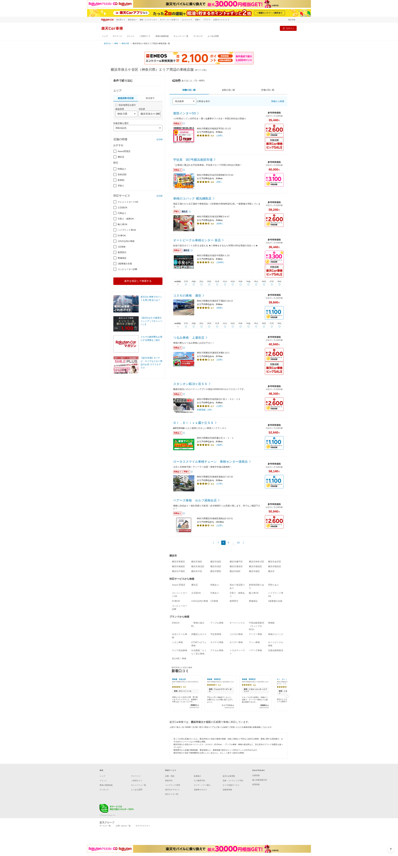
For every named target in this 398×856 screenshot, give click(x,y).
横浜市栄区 (215, 566)
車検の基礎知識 (162, 36)
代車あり (122, 213)
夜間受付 (122, 252)
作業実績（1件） (205, 409)
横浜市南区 (254, 571)
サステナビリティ (143, 826)
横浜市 (271, 571)
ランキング (198, 36)
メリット (130, 36)
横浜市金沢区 (274, 561)
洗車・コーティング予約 (233, 781)
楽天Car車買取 (229, 776)
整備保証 (122, 258)
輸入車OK (122, 224)
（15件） (219, 359)
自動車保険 (227, 790)
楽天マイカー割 (171, 794)
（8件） (219, 182)
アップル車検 (216, 623)
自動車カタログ (200, 790)
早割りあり (273, 585)
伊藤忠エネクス (198, 634)
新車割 (121, 180)
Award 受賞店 (178, 585)
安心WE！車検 (179, 658)
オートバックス (237, 623)
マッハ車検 (254, 642)
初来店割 (122, 174)
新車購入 (197, 776)
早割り (121, 185)
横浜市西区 (215, 571)
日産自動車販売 (275, 650)
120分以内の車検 (126, 241)
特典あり (122, 169)
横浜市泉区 (215, 561)
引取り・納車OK (126, 218)
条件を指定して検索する (138, 281)
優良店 (121, 157)
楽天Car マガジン (172, 790)
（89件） (219, 308)
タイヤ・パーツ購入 (202, 785)
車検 (116, 43)
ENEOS (175, 623)
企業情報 (256, 775)
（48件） (219, 445)
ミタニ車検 (177, 642)
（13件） (219, 406)
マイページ (117, 36)
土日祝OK (122, 207)
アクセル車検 (216, 650)
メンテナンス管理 (172, 785)
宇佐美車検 (215, 634)
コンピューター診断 (127, 269)
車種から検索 (277, 101)
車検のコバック (275, 634)
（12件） (219, 525)
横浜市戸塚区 (178, 571)
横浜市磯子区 (236, 561)
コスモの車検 (236, 634)
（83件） (219, 223)
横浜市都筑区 (255, 566)
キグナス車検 (216, 642)
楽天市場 (291, 20)
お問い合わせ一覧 (123, 826)
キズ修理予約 (199, 781)
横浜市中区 (196, 571)
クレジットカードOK (128, 202)
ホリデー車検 (236, 642)
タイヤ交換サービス (231, 785)
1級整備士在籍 (125, 263)
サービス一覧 (105, 826)
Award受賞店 (124, 151)
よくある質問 (213, 36)
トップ (105, 36)
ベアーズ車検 (255, 650)
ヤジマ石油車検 (179, 650)
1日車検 (121, 247)
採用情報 (256, 784)
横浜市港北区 (197, 566)
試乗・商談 (169, 776)
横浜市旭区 (196, 561)
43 (238, 542)
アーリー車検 (255, 634)
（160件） (220, 262)
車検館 (271, 623)
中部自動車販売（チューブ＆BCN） (256, 626)
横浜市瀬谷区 (236, 566)
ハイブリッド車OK (127, 230)
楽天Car (107, 43)
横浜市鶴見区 (274, 566)
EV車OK (122, 235)
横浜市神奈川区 (256, 561)
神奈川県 (125, 43)
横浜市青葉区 (178, 561)
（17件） (219, 483)
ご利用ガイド (144, 36)
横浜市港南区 (178, 566)
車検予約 (169, 781)
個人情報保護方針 (259, 780)
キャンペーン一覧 (181, 36)
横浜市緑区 (235, 571)
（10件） (219, 135)
